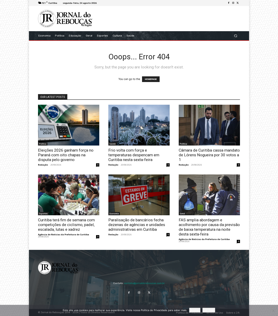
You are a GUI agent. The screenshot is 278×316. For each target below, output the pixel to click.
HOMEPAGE (151, 79)
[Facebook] (228, 3)
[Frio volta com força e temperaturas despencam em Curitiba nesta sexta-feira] (139, 125)
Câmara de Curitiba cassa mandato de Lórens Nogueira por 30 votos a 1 (209, 155)
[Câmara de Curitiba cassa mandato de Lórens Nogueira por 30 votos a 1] (209, 125)
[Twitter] (237, 3)
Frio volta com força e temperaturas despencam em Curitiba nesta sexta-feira (133, 155)
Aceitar (195, 310)
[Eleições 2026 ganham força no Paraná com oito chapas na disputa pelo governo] (68, 125)
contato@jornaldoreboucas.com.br (144, 283)
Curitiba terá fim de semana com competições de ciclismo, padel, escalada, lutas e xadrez (66, 225)
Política (42, 144)
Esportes (43, 213)
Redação (43, 164)
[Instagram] (233, 3)
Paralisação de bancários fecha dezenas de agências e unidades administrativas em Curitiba (136, 225)
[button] (235, 35)
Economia (114, 213)
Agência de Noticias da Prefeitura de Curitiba (63, 234)
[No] (273, 310)
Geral (182, 213)
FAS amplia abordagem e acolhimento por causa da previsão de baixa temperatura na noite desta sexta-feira (209, 227)
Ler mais (209, 310)
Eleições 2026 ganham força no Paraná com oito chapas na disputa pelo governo (65, 155)
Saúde (112, 144)
